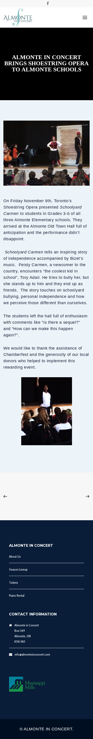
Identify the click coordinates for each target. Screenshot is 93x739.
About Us (15, 556)
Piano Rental (16, 595)
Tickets (13, 583)
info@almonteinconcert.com (32, 654)
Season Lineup (18, 569)
